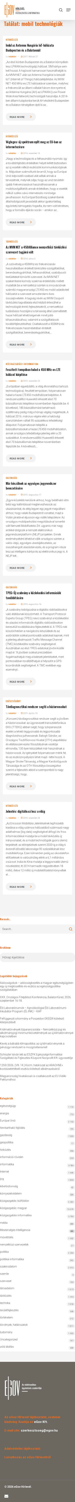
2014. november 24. (32, 818)
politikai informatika (12, 1259)
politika (4, 1251)
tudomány (6, 1332)
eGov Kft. (41, 1422)
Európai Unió (8, 1120)
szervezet (5, 1281)
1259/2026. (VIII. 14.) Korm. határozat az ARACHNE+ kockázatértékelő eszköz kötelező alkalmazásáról (31, 1067)
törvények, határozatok (14, 1324)
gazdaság (11, 478)
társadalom (7, 1288)
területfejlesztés (9, 1310)
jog (2, 1178)
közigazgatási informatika (22, 364)
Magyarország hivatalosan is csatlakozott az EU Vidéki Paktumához (33, 1078)
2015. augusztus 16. (32, 604)
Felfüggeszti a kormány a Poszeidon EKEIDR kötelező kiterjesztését (32, 1020)
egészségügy (13, 701)
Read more (17, 117)
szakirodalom (8, 1266)
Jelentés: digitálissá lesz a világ (25, 811)
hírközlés (12, 40)
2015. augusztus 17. (32, 495)
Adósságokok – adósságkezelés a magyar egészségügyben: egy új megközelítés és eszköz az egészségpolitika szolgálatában (37, 986)
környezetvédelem (11, 1193)
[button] (68, 10)
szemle (4, 1273)
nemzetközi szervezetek (14, 1244)
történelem (6, 1317)
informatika (7, 1164)
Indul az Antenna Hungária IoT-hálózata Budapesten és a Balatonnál (30, 48)
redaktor (12, 57)
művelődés (6, 1237)
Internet (4, 1171)
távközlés (12, 241)
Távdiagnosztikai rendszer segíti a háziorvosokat (36, 706)
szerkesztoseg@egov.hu (39, 1430)
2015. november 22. (32, 381)
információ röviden (11, 1157)
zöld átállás (7, 1346)
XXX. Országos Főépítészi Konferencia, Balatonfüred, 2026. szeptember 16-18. (35, 999)
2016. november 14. (32, 153)
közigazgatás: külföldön (14, 1200)
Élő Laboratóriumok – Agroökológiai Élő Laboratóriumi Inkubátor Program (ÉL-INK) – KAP (33, 1009)
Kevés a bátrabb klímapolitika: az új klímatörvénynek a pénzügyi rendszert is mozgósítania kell (32, 1045)
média (4, 1222)
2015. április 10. (30, 713)
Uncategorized (9, 1339)
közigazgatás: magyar (13, 1208)
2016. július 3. (29, 259)
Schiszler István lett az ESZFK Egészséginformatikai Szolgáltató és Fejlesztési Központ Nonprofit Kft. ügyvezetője (36, 1056)
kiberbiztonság (9, 1186)
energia (4, 1113)
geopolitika (6, 1142)
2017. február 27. (30, 57)
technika (5, 1303)
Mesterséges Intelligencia (36, 1230)
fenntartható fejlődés (12, 1127)
